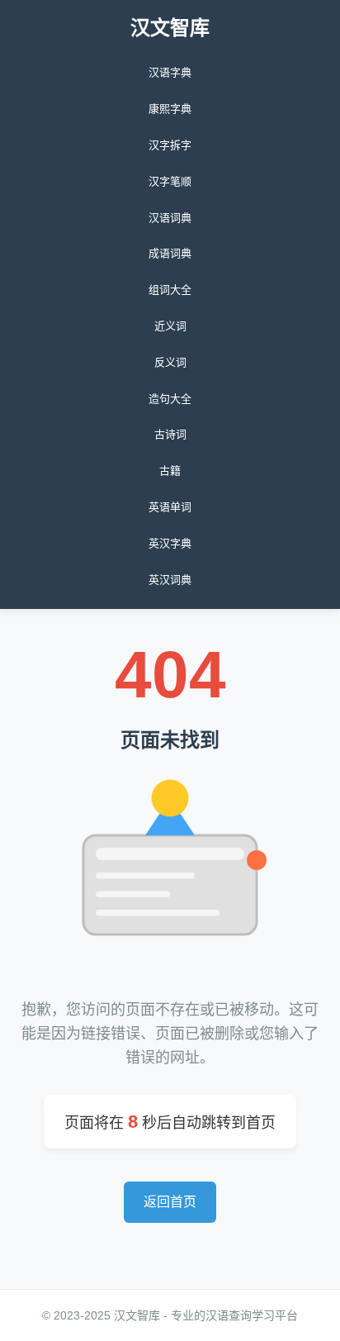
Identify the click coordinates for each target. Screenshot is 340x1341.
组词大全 (170, 289)
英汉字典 (170, 543)
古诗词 (170, 434)
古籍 (170, 470)
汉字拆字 (170, 145)
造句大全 (170, 398)
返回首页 (170, 1202)
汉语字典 (170, 72)
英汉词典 (170, 579)
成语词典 (170, 253)
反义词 (170, 362)
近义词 (170, 326)
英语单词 (170, 507)
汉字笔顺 (170, 181)
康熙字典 (170, 108)
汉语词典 (170, 218)
